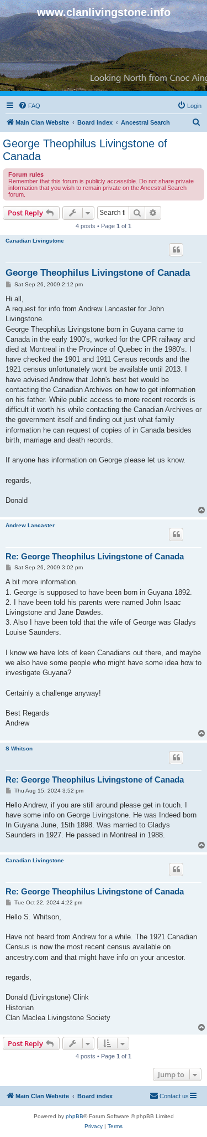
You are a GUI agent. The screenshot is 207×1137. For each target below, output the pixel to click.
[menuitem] (29, 105)
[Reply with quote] (176, 249)
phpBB (74, 1116)
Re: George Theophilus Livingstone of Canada (95, 556)
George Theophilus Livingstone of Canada (85, 149)
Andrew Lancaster (30, 525)
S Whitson (19, 748)
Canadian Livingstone (35, 241)
